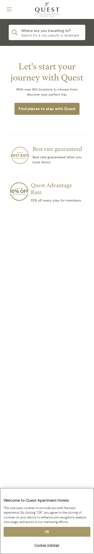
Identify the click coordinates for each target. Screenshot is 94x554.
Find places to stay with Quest (47, 108)
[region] (47, 521)
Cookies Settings (46, 545)
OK (47, 532)
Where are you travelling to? (46, 30)
